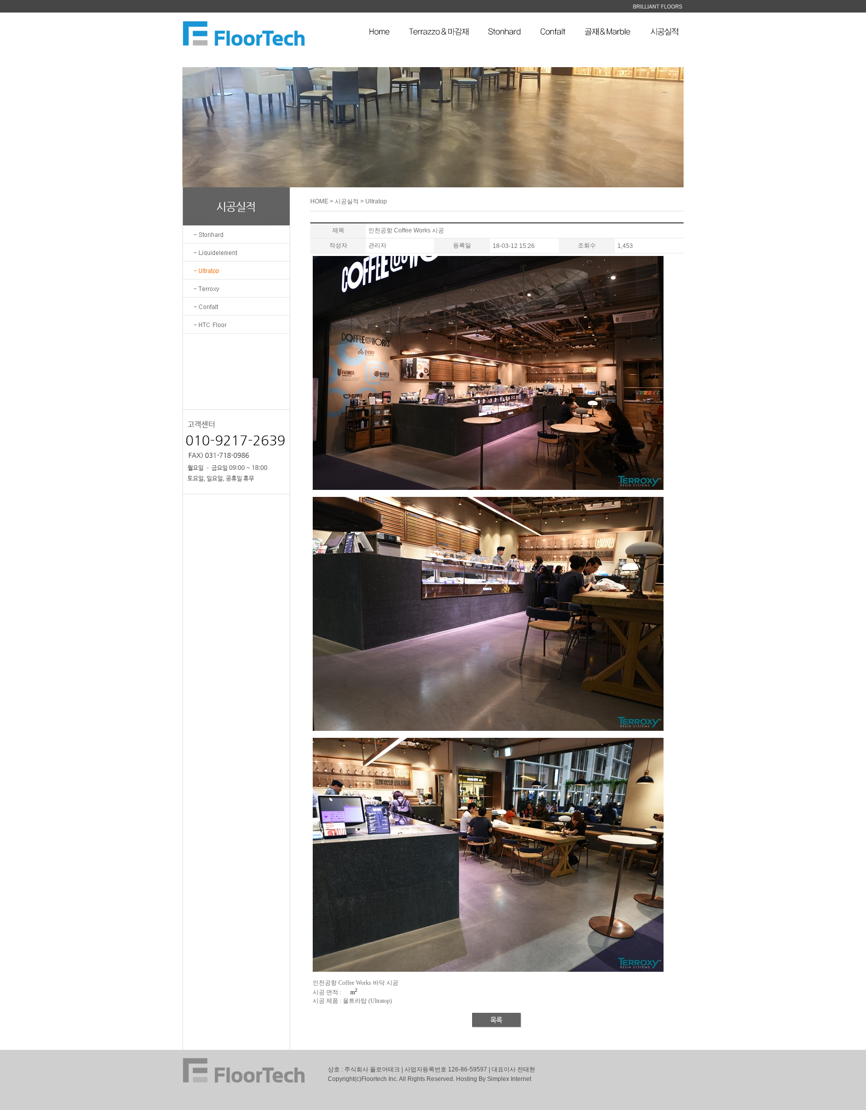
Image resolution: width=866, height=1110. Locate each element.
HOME (319, 201)
